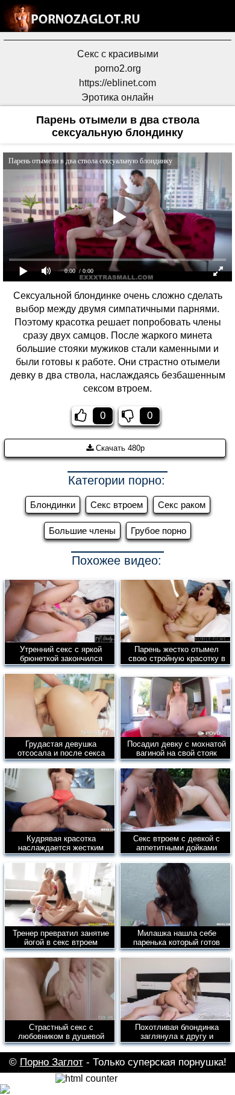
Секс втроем (116, 505)
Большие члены (82, 531)
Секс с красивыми (117, 54)
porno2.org (118, 68)
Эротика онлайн (117, 97)
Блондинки (52, 505)
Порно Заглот (51, 1062)
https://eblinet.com (117, 83)
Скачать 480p (119, 448)
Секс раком (181, 505)
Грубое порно (158, 531)
